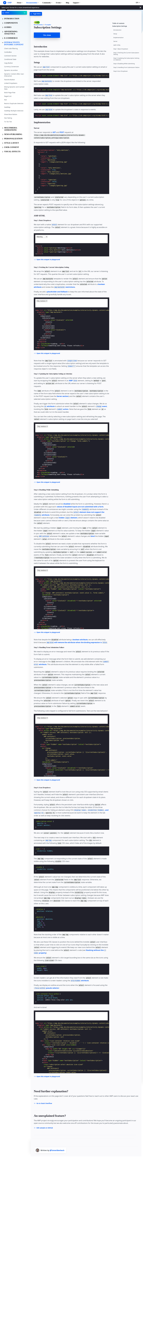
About (19, 3)
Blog (67, 3)
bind (93, 536)
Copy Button (8, 63)
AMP (73, 380)
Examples (48, 24)
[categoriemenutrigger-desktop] (36, 14)
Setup (115, 34)
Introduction (117, 30)
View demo (47, 35)
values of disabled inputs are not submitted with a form (80, 507)
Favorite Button (9, 80)
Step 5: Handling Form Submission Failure (126, 67)
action (62, 409)
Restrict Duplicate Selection (13, 103)
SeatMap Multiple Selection (13, 111)
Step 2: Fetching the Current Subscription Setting (126, 53)
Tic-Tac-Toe (8, 122)
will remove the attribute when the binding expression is (77, 642)
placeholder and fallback (57, 292)
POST (62, 132)
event (101, 406)
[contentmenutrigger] (125, 23)
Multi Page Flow (9, 93)
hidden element (68, 518)
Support (76, 3)
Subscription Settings (119, 26)
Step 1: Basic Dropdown (120, 49)
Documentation (31, 3)
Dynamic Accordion (11, 70)
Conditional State (10, 59)
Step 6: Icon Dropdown (120, 71)
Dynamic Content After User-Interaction (14, 75)
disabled (66, 504)
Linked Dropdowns (10, 83)
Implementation (118, 37)
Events (58, 3)
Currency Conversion (11, 67)
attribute (49, 406)
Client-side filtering (11, 48)
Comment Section (10, 56)
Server (115, 41)
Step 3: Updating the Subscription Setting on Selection (126, 59)
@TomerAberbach (57, 1150)
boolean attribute (80, 639)
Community (46, 3)
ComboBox (8, 52)
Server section (62, 396)
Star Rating (8, 118)
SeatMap (7, 107)
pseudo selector (46, 988)
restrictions (64, 287)
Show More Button (10, 114)
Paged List (7, 96)
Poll (5, 100)
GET (54, 132)
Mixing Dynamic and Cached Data (14, 88)
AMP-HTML (116, 45)
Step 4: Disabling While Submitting (124, 64)
